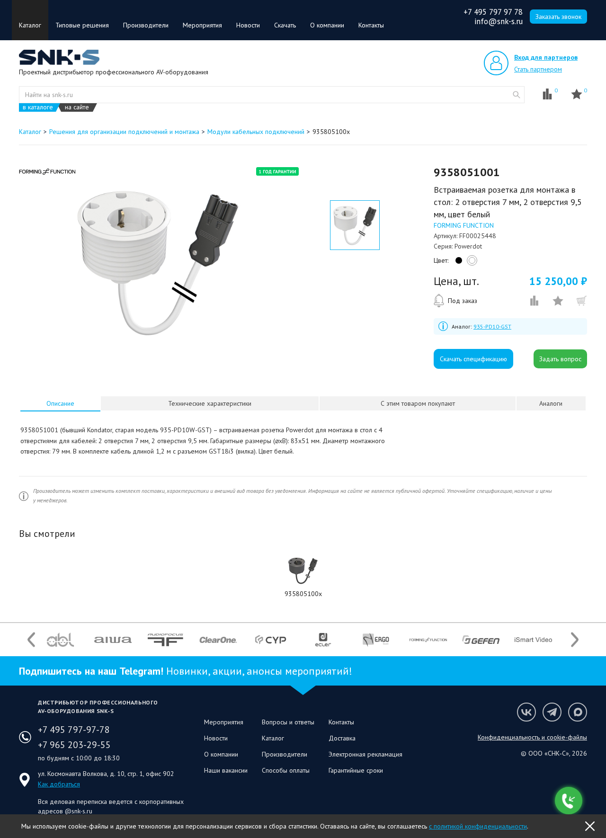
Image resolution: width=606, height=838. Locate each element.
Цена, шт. (456, 281)
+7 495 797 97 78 (493, 12)
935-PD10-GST (492, 326)
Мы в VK (526, 712)
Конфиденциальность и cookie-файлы (532, 737)
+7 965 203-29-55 (74, 745)
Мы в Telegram (552, 712)
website (516, 94)
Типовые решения (82, 25)
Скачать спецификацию (473, 359)
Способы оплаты (286, 770)
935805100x (303, 593)
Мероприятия (202, 25)
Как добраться (59, 784)
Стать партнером (538, 69)
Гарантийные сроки (356, 770)
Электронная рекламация (365, 754)
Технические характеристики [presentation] (209, 403)
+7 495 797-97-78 (74, 729)
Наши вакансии (226, 770)
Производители (146, 25)
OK (590, 826)
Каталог (30, 25)
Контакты (371, 25)
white (470, 262)
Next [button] (575, 640)
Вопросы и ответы (288, 722)
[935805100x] (303, 570)
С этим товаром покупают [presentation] (418, 403)
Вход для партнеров (546, 57)
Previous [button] (31, 640)
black (457, 262)
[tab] (60, 403)
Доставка (342, 738)
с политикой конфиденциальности (478, 826)
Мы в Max (577, 712)
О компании (327, 25)
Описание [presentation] (60, 403)
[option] (158, 261)
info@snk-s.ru (498, 21)
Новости (248, 25)
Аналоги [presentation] (550, 403)
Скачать (285, 25)
